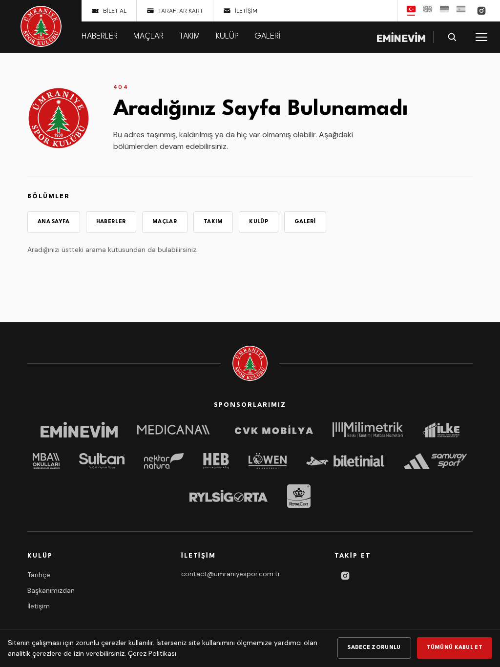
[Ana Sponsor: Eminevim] (401, 37)
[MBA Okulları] (46, 461)
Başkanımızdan (51, 590)
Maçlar (148, 36)
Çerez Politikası (152, 653)
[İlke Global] (440, 430)
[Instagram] (481, 10)
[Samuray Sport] (435, 461)
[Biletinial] (345, 461)
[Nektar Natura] (164, 461)
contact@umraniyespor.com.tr (230, 573)
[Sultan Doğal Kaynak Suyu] (102, 461)
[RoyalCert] (299, 496)
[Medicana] (176, 430)
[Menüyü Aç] (481, 37)
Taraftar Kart (180, 11)
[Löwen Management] (267, 461)
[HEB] (216, 461)
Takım (189, 36)
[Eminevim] (79, 430)
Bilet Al (114, 11)
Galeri (267, 36)
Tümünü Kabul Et (455, 647)
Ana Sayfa (54, 222)
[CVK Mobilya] (274, 430)
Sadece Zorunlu (374, 647)
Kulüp (227, 36)
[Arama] (452, 37)
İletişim (246, 11)
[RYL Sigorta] (228, 496)
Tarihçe (38, 574)
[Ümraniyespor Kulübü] (41, 26)
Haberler (100, 36)
